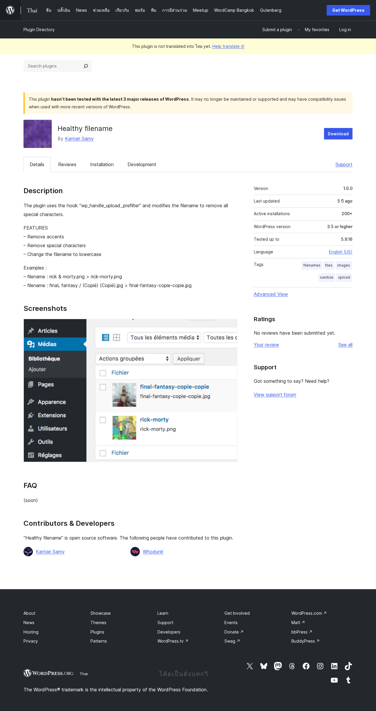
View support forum (275, 394)
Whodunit (153, 552)
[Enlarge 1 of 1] (229, 327)
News (29, 622)
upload (344, 277)
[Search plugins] (86, 66)
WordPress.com (309, 613)
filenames (311, 265)
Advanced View (271, 294)
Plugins (97, 631)
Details (37, 164)
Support (343, 164)
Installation (102, 164)
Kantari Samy (79, 138)
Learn (162, 613)
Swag (232, 640)
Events (231, 622)
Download (338, 133)
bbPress (302, 631)
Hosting (31, 631)
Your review (266, 345)
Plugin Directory (39, 29)
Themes (98, 622)
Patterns (98, 640)
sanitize (326, 277)
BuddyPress (305, 640)
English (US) (340, 251)
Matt (298, 622)
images (343, 265)
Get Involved (237, 613)
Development (141, 164)
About (29, 613)
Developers (168, 631)
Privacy (31, 640)
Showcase (100, 613)
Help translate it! (228, 46)
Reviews (67, 164)
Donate (234, 631)
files (329, 265)
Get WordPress (348, 10)
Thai (84, 673)
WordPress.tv (173, 640)
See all (345, 345)
